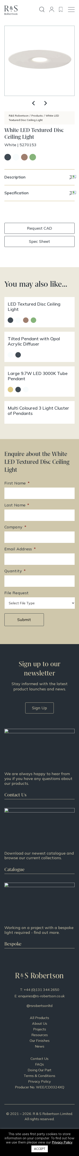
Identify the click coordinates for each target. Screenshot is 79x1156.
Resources (39, 1035)
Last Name (16, 505)
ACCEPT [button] (39, 1149)
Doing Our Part (39, 1070)
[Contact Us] (39, 764)
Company (15, 526)
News (39, 1046)
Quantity (15, 570)
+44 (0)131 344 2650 (41, 989)
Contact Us (39, 1058)
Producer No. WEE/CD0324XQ (39, 1087)
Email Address (20, 548)
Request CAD (39, 228)
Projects (39, 1029)
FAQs (39, 1064)
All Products (39, 1018)
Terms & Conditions (39, 1075)
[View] (39, 841)
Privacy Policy (39, 1081)
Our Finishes (40, 1040)
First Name (17, 483)
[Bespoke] (39, 915)
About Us (39, 1023)
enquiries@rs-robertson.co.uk (41, 996)
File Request (16, 592)
